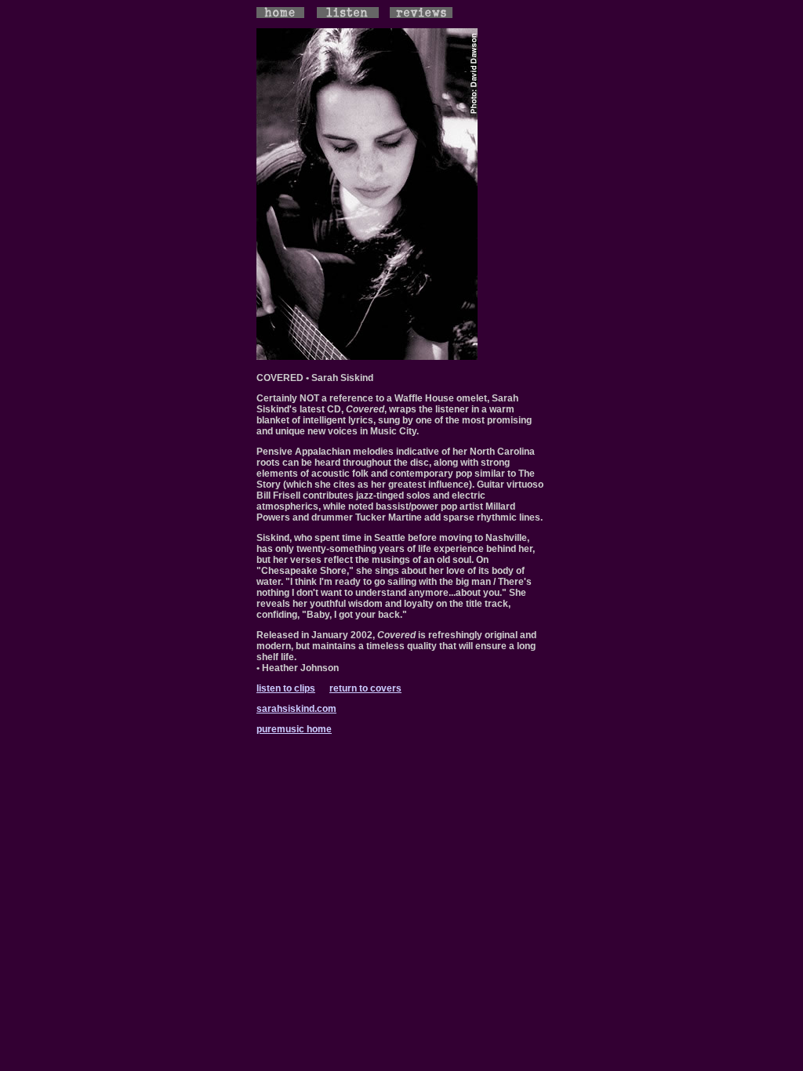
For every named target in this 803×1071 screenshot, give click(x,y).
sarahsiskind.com (296, 708)
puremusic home (294, 729)
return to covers (365, 688)
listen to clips (285, 688)
